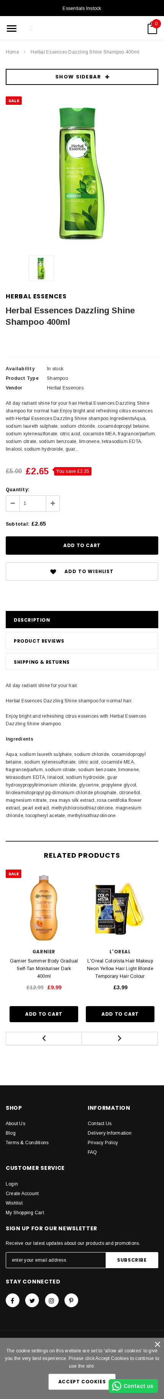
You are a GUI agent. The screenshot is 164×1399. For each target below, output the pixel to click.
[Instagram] (52, 1300)
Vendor (14, 388)
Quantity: (17, 489)
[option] (82, 172)
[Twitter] (32, 1300)
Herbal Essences (36, 296)
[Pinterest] (71, 1300)
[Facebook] (12, 1300)
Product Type (22, 378)
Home (12, 52)
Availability (20, 368)
